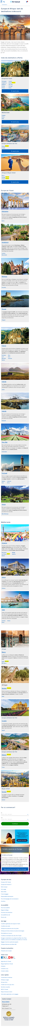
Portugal (10, 86)
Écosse (3, 86)
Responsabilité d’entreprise (7, 896)
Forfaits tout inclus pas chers (7, 984)
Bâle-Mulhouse (5, 513)
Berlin (3, 220)
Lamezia (3, 620)
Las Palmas (6, 554)
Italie (3, 118)
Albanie (5, 146)
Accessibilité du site (5, 914)
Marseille (4, 358)
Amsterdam (4, 451)
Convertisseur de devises (6, 977)
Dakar (3, 696)
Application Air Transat (6, 961)
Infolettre (3, 966)
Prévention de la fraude (6, 950)
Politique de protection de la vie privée (9, 928)
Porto (8, 482)
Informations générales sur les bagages (9, 994)
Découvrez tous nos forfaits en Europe (15, 869)
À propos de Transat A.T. (6, 884)
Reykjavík (4, 420)
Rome (3, 622)
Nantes (3, 360)
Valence (14, 554)
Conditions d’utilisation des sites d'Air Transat (11, 935)
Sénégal (3, 177)
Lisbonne (9, 481)
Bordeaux (4, 355)
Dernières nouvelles (5, 987)
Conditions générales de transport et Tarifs (10, 923)
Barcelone (4, 552)
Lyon (3, 356)
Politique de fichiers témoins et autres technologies (12, 930)
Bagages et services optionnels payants (9, 942)
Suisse (10, 87)
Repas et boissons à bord (6, 991)
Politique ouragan (5, 979)
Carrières (3, 901)
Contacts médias (4, 971)
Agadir (5, 661)
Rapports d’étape (5, 910)
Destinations (4, 4)
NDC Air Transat (4, 989)
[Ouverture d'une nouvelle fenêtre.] (2, 957)
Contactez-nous (4, 968)
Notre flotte (3, 891)
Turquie (3, 178)
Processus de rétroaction (6, 912)
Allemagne (4, 81)
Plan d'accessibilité (5, 907)
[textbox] (15, 814)
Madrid (3, 555)
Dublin (3, 389)
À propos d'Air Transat (6, 882)
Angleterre (4, 83)
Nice (9, 355)
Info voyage (3, 889)
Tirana (3, 767)
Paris (9, 356)
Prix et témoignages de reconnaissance (9, 898)
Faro (3, 482)
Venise (8, 620)
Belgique (4, 84)
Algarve (3, 481)
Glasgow (3, 320)
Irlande (10, 81)
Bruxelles (4, 287)
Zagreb (3, 730)
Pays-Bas (11, 84)
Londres (3, 253)
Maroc (3, 175)
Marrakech (4, 663)
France (3, 87)
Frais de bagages (4, 894)
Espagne (3, 115)
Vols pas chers (4, 982)
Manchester (4, 255)
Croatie (3, 148)
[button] (15, 823)
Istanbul (3, 799)
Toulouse (10, 358)
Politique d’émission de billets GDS (8, 944)
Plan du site (3, 917)
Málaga (13, 552)
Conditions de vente (5, 926)
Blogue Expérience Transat (7, 963)
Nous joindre (5, 1002)
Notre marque (4, 887)
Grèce (3, 117)
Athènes (3, 588)
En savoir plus (15, 91)
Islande (12, 83)
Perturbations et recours (6, 933)
